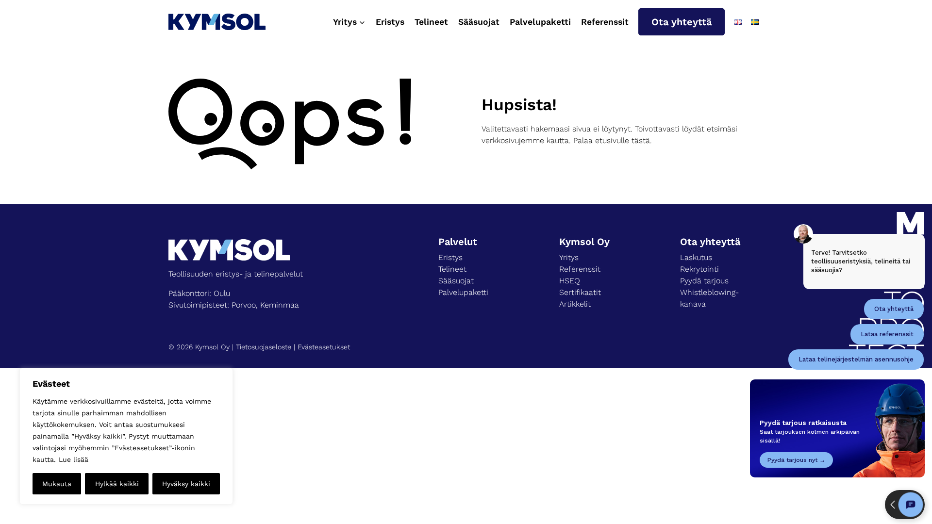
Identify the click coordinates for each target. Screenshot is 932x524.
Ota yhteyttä (681, 22)
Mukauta (56, 484)
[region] (126, 436)
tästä (641, 140)
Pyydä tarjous (704, 280)
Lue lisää (73, 459)
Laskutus (696, 257)
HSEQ (569, 280)
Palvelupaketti (540, 22)
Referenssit (605, 22)
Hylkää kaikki (117, 484)
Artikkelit (575, 304)
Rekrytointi (699, 269)
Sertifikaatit (580, 292)
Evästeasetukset (324, 347)
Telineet (431, 22)
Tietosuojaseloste (263, 347)
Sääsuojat (478, 22)
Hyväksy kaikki (186, 484)
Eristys (390, 22)
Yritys (569, 257)
